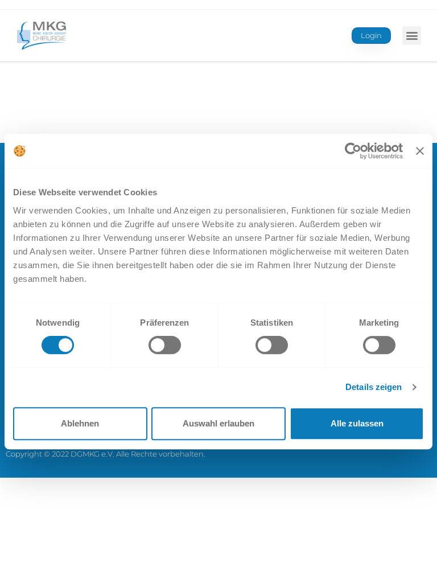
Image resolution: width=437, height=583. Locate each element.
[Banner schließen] (420, 151)
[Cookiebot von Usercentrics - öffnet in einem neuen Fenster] (353, 150)
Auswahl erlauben (218, 423)
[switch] (165, 345)
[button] (411, 35)
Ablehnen (80, 423)
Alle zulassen (357, 423)
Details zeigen (373, 387)
